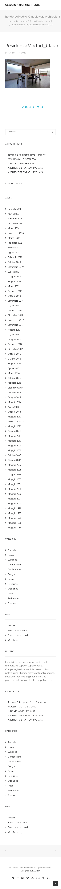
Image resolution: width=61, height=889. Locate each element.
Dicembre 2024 (15, 224)
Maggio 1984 (14, 528)
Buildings (12, 560)
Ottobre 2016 (14, 354)
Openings (13, 589)
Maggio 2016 (14, 364)
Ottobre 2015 (14, 378)
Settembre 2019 (16, 267)
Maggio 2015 (14, 383)
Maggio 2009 (14, 446)
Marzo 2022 (14, 238)
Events (11, 579)
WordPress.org (15, 640)
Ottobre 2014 (14, 393)
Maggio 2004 (14, 485)
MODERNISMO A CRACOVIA (22, 159)
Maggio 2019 (14, 282)
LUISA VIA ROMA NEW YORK (21, 164)
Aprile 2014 (13, 407)
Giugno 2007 (14, 460)
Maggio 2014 (14, 402)
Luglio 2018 (13, 306)
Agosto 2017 (14, 330)
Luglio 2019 (13, 272)
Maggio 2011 (14, 436)
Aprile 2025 (13, 214)
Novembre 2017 (16, 320)
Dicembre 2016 (15, 349)
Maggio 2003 (14, 489)
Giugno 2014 (14, 398)
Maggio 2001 (14, 499)
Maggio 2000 (14, 504)
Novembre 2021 (16, 248)
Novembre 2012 (16, 422)
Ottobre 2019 (14, 262)
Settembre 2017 (16, 325)
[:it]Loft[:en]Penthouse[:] (41, 21)
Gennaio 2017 (15, 344)
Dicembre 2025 (15, 209)
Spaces (12, 604)
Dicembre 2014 (15, 388)
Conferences (14, 570)
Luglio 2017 (13, 335)
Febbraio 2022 (15, 243)
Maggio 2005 (14, 480)
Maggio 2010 (14, 441)
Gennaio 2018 (15, 311)
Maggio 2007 (14, 465)
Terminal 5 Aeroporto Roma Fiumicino (27, 155)
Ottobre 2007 (14, 456)
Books (11, 555)
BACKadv (36, 871)
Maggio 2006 (14, 470)
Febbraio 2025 (15, 219)
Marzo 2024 (14, 229)
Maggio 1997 (14, 514)
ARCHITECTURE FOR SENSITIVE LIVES (25, 168)
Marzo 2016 (14, 373)
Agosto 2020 (14, 253)
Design (11, 575)
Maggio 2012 (14, 427)
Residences (21, 21)
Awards (12, 550)
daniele (24, 53)
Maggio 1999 (14, 509)
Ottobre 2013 (14, 412)
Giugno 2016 (14, 359)
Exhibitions (13, 584)
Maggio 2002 (14, 494)
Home (10, 21)
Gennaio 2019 (15, 291)
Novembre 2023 (16, 234)
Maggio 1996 (14, 518)
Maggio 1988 (14, 523)
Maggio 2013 (14, 417)
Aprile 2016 (13, 369)
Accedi (11, 626)
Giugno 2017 (14, 340)
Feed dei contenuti (17, 631)
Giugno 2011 (14, 431)
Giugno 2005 (14, 475)
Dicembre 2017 (15, 316)
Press (10, 594)
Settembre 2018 (16, 301)
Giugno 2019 (14, 277)
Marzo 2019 (14, 287)
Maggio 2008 (14, 451)
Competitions (14, 565)
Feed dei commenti (18, 636)
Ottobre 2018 (14, 296)
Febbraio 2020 (15, 258)
